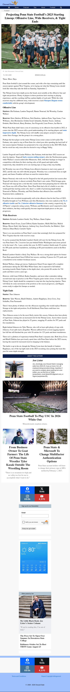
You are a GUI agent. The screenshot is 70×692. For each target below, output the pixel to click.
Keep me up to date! (28, 528)
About (43, 7)
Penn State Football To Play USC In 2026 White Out (35, 417)
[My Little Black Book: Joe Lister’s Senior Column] (35, 618)
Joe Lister (8, 75)
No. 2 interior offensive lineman (30, 203)
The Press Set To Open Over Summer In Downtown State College (32, 638)
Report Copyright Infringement (51, 676)
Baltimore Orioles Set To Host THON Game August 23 (33, 645)
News (17, 7)
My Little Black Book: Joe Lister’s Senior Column (31, 622)
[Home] (10, 5)
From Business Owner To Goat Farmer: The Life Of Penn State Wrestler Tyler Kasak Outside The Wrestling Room (18, 457)
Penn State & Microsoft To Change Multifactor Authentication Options (51, 454)
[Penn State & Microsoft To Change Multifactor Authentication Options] (51, 443)
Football (52, 7)
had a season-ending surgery (34, 157)
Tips (35, 7)
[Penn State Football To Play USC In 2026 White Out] (35, 412)
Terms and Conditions (19, 676)
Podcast (26, 7)
